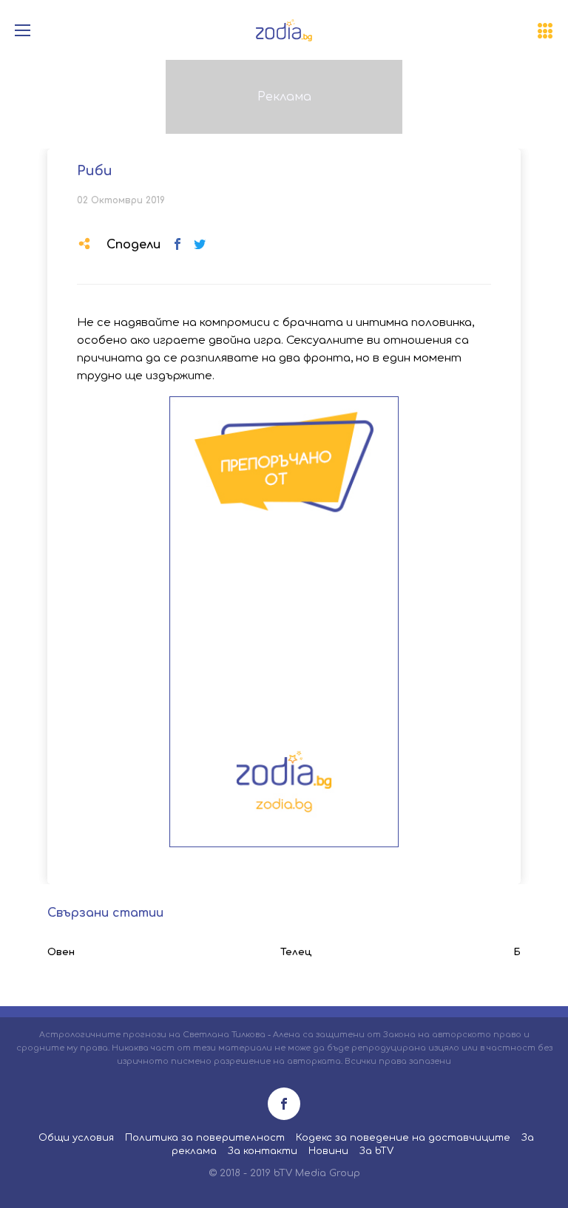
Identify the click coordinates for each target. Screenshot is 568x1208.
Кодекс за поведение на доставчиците (403, 1138)
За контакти (262, 1151)
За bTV (376, 1151)
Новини (328, 1151)
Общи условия (76, 1138)
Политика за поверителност (205, 1138)
